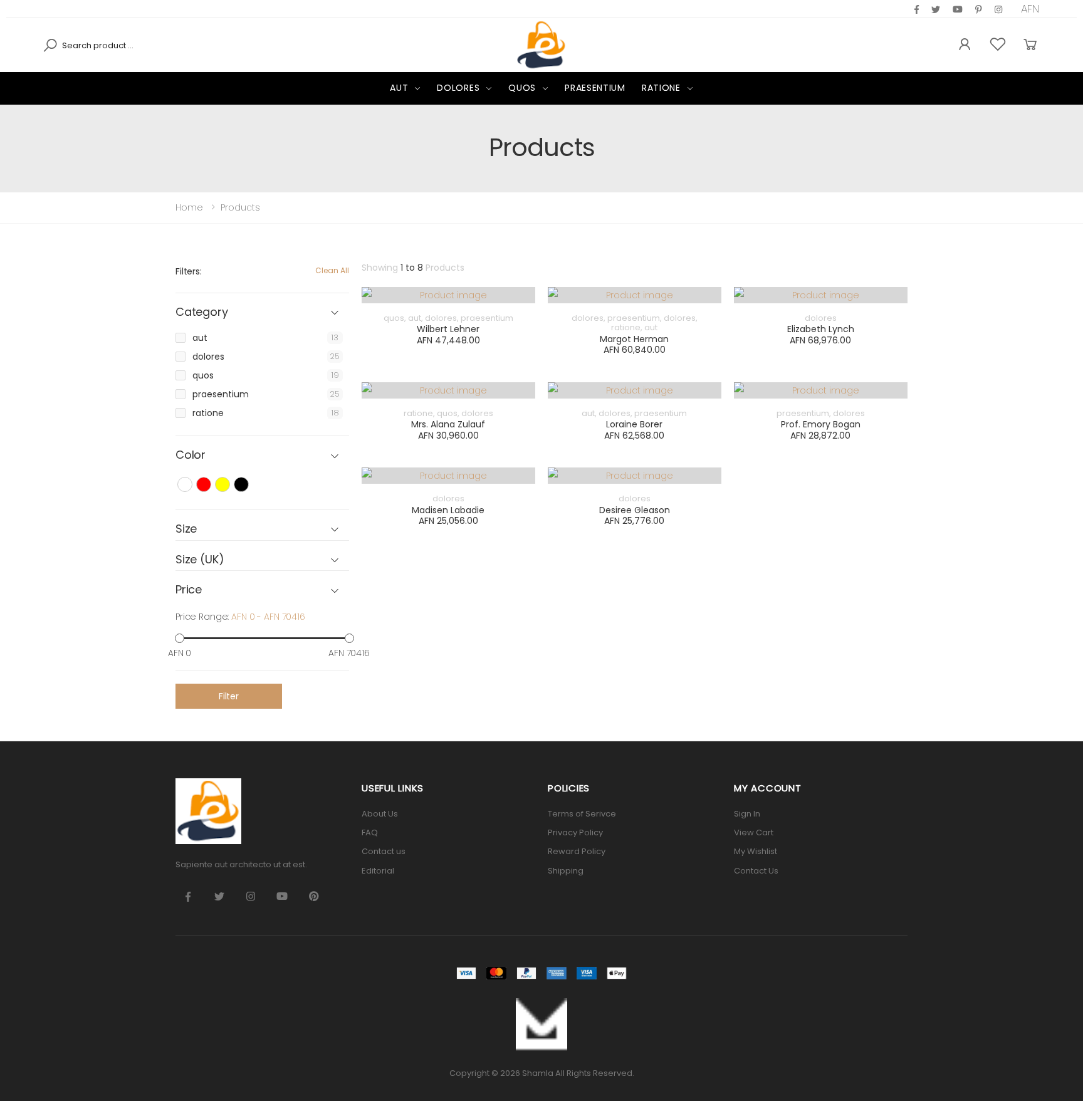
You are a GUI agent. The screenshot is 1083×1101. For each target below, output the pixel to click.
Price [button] (188, 590)
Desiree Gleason (634, 510)
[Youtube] (958, 9)
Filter (229, 696)
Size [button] (186, 529)
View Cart (753, 832)
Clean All (332, 270)
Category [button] (201, 312)
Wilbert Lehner (448, 329)
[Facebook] (916, 9)
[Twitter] (935, 9)
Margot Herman (634, 339)
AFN (1030, 8)
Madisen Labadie (448, 510)
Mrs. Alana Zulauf (448, 424)
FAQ (370, 832)
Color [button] (190, 455)
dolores (458, 87)
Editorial (378, 871)
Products (240, 207)
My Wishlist (755, 851)
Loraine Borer (634, 424)
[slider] (179, 638)
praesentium (595, 87)
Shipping (565, 871)
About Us (380, 814)
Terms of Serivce (582, 814)
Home (189, 207)
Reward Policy (576, 851)
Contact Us (756, 871)
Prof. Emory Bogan (821, 424)
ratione (661, 87)
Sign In (747, 814)
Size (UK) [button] (199, 559)
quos (522, 87)
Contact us (383, 851)
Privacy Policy (575, 832)
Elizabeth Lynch (820, 329)
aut (399, 87)
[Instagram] (978, 9)
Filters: (188, 271)
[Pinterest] (998, 9)
